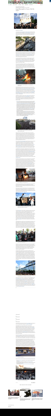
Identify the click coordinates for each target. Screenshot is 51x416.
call (24, 227)
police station (25, 283)
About (11, 4)
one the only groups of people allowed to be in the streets (28, 88)
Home (23, 413)
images (17, 253)
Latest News (15, 4)
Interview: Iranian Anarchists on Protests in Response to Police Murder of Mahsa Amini (37, 399)
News (20, 7)
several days (32, 92)
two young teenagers (26, 96)
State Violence (27, 7)
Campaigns (26, 4)
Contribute (31, 4)
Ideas (23, 4)
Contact (27, 413)
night (32, 284)
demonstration (20, 360)
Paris (18, 149)
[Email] (42, 4)
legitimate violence (25, 331)
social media (32, 327)
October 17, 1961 (31, 108)
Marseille (29, 323)
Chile (26, 32)
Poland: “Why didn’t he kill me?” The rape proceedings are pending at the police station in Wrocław (25, 399)
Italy (17, 35)
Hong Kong (29, 32)
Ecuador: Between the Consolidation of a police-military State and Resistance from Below (13, 398)
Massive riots (28, 95)
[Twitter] (40, 4)
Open (50, 1)
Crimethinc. (21, 30)
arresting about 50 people (32, 151)
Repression (23, 7)
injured (27, 92)
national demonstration (30, 361)
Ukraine (20, 4)
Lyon (27, 323)
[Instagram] (41, 4)
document (20, 210)
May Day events (21, 60)
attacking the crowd (18, 157)
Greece (33, 34)
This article (18, 101)
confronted (33, 283)
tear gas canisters (23, 279)
